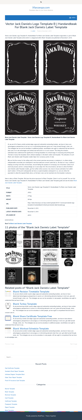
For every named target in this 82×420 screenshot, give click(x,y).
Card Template (9, 398)
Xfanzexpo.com (41, 7)
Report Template (9, 407)
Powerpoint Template (11, 404)
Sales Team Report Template (13, 377)
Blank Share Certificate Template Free (32, 316)
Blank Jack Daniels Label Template (21, 223)
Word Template (9, 410)
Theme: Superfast (51, 416)
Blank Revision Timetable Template (31, 291)
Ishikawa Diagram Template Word (14, 374)
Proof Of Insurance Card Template (15, 380)
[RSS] (41, 2)
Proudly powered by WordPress (35, 416)
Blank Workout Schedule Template (31, 328)
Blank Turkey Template (25, 303)
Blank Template (9, 392)
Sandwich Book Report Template (14, 371)
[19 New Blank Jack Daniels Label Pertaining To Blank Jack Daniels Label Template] (50, 239)
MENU (74, 18)
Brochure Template (10, 395)
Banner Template (10, 389)
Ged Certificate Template (12, 368)
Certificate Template (11, 401)
